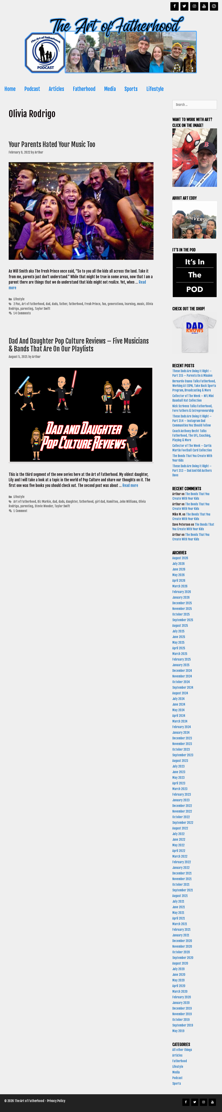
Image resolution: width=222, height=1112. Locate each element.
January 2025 (180, 665)
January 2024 (181, 732)
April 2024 (178, 716)
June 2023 (178, 772)
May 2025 (178, 642)
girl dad (100, 501)
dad (48, 304)
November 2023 (182, 744)
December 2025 (182, 603)
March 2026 (180, 586)
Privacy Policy (56, 1101)
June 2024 (178, 704)
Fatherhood (84, 89)
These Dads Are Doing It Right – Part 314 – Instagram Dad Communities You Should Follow (192, 420)
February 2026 (181, 592)
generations (115, 304)
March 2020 (180, 991)
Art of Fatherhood (33, 304)
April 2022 (178, 851)
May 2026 (178, 575)
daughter (72, 501)
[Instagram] (194, 6)
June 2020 (178, 974)
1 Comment (20, 511)
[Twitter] (184, 6)
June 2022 (178, 839)
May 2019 (178, 1031)
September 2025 (182, 620)
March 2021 (179, 924)
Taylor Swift (42, 309)
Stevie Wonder (44, 506)
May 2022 (178, 845)
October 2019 (180, 1019)
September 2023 (182, 755)
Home (10, 89)
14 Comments (22, 313)
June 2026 (178, 569)
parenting (26, 309)
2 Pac (16, 304)
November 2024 (182, 676)
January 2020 (181, 1003)
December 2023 (182, 738)
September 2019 (182, 1025)
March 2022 (179, 856)
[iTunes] (214, 6)
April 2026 (178, 580)
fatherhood (76, 304)
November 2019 (182, 1014)
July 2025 (178, 631)
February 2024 (181, 727)
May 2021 (178, 913)
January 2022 (180, 868)
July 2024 (178, 699)
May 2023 (178, 777)
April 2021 (178, 918)
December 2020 (182, 941)
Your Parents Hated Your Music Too (52, 145)
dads (55, 304)
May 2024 (178, 710)
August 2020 (180, 963)
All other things (182, 1050)
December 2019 (182, 1008)
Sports (131, 89)
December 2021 (182, 873)
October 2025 (181, 614)
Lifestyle (155, 89)
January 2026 (181, 597)
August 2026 (180, 558)
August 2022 (180, 828)
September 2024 (182, 687)
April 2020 (178, 986)
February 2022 (181, 862)
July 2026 (178, 564)
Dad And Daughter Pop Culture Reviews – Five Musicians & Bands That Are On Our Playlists (79, 345)
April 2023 (178, 783)
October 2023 (181, 749)
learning (130, 304)
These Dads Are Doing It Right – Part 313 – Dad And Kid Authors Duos (192, 470)
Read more (130, 485)
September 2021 (182, 890)
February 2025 (181, 659)
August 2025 (180, 625)
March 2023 (180, 789)
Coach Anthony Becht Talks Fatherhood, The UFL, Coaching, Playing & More (191, 435)
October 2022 (181, 817)
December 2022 (182, 806)
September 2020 (182, 958)
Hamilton (112, 501)
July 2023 (178, 766)
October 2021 (180, 884)
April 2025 (178, 648)
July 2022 (178, 834)
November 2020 (182, 946)
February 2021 (181, 929)
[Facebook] (174, 6)
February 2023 (181, 794)
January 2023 (181, 800)
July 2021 (178, 901)
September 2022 (182, 822)
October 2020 (181, 952)
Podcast (32, 89)
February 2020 (181, 997)
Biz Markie (44, 501)
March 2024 (180, 721)
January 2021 (180, 935)
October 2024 (181, 682)
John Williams (128, 501)
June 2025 (178, 637)
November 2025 (182, 609)
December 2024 (182, 670)
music (140, 304)
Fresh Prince (92, 304)
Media (110, 89)
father (63, 304)
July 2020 (178, 969)
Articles (56, 89)
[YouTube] (204, 6)
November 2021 (182, 879)
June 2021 (178, 907)
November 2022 (182, 811)
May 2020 (178, 980)
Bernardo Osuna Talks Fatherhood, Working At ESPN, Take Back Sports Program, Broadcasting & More (194, 385)
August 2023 (180, 761)
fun (104, 304)
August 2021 (180, 896)
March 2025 (179, 654)
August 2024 (180, 693)
